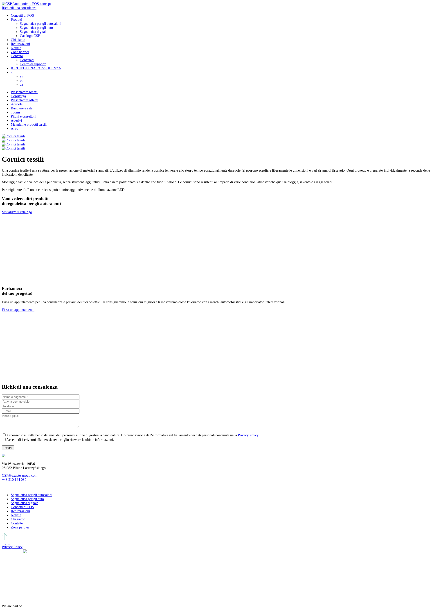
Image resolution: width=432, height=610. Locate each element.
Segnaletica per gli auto (36, 27)
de (21, 84)
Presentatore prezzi (24, 92)
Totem (15, 112)
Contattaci (27, 60)
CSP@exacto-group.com (19, 475)
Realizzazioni (20, 44)
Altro (14, 128)
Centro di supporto (33, 64)
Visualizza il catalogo (17, 212)
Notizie (16, 48)
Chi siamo (18, 40)
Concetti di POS (22, 15)
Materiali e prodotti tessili (29, 124)
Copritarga (18, 96)
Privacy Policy (248, 435)
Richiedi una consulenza (19, 8)
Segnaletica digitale (33, 32)
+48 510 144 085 (14, 479)
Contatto (17, 56)
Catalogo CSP (30, 36)
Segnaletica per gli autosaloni (40, 23)
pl (21, 80)
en (21, 76)
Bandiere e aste (21, 108)
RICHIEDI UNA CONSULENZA (36, 68)
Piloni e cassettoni (23, 116)
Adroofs (16, 104)
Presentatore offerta (24, 100)
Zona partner (20, 52)
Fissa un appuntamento (18, 310)
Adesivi (16, 120)
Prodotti (16, 19)
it (12, 72)
